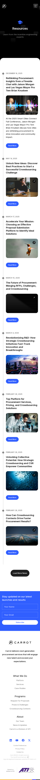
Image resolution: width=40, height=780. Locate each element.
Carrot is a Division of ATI (20, 729)
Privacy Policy (19, 749)
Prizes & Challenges (20, 705)
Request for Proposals (20, 701)
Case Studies (20, 688)
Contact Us (20, 752)
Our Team (20, 721)
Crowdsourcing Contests (20, 709)
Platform (20, 680)
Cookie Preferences (20, 745)
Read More (12, 146)
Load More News (20, 573)
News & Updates (20, 725)
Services (20, 684)
